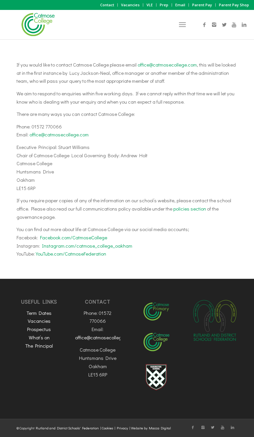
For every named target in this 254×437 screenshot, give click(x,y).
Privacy (122, 427)
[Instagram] (214, 24)
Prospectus (39, 329)
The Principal (39, 345)
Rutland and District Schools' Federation (67, 427)
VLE (150, 4)
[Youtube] (234, 24)
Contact (107, 4)
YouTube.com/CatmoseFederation (71, 253)
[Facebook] (204, 24)
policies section (189, 208)
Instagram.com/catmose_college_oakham (87, 245)
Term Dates (39, 313)
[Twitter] (224, 24)
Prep (164, 4)
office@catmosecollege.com (167, 64)
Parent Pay (202, 4)
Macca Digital (160, 427)
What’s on (39, 337)
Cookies (107, 427)
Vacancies (130, 4)
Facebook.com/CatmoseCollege (73, 237)
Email (180, 4)
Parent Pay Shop (234, 4)
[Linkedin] (244, 24)
